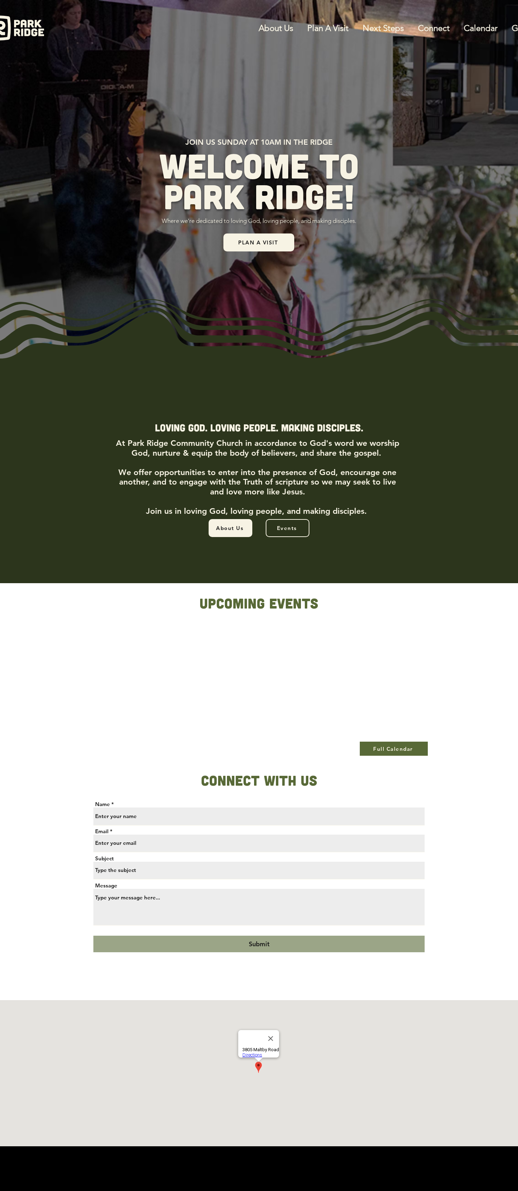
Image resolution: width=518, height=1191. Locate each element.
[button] (430, 28)
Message (106, 885)
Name (102, 804)
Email (102, 831)
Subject (104, 858)
